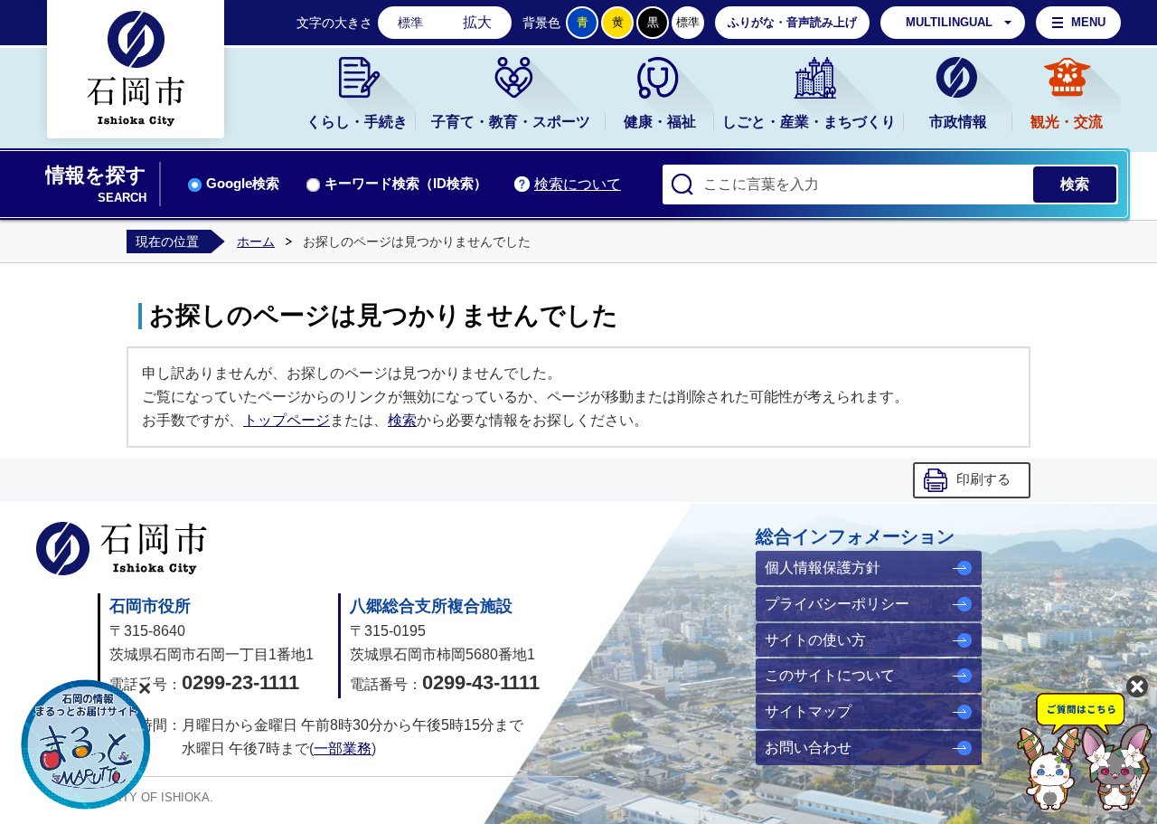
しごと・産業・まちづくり (809, 121)
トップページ (286, 420)
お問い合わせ (808, 747)
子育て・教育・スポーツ (510, 121)
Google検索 (242, 183)
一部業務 (343, 748)
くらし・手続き (357, 121)
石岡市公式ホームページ (121, 548)
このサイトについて (830, 675)
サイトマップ (808, 711)
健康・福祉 (660, 121)
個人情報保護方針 (822, 567)
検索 (402, 420)
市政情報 (958, 121)
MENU (1088, 22)
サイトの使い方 (815, 640)
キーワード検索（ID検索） (406, 183)
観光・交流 (1066, 121)
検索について (577, 184)
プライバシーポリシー (837, 603)
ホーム (256, 241)
